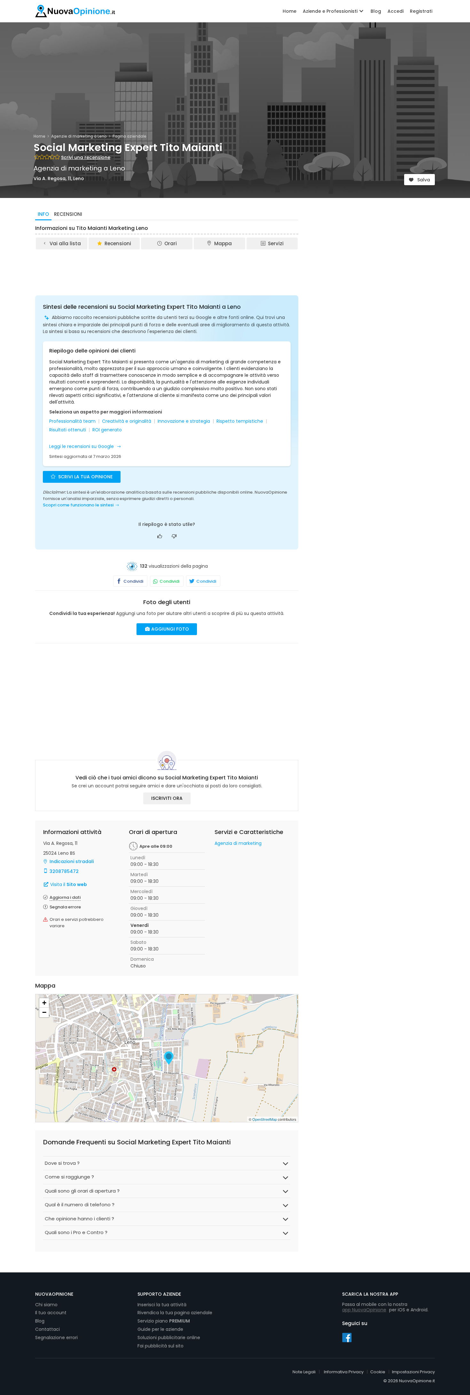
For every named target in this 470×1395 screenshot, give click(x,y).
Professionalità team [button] (72, 421)
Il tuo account (51, 1312)
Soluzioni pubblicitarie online (168, 1337)
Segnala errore (65, 907)
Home (289, 11)
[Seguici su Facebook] (347, 1337)
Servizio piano (163, 1321)
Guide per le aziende (160, 1329)
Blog (376, 11)
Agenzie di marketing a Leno (79, 136)
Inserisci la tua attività (161, 1305)
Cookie (377, 1372)
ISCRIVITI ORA (167, 798)
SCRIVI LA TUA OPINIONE (85, 477)
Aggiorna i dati (65, 897)
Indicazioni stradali (72, 861)
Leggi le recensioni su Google (82, 446)
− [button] (44, 1012)
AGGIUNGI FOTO (169, 629)
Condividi (132, 581)
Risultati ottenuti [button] (67, 430)
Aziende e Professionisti (331, 11)
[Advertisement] (167, 268)
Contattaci (47, 1329)
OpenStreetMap (264, 1119)
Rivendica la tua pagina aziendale (174, 1312)
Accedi (395, 11)
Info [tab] (43, 214)
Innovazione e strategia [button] (184, 421)
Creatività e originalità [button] (126, 421)
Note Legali (304, 1372)
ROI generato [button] (107, 430)
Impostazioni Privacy (413, 1372)
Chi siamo (46, 1305)
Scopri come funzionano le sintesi (78, 505)
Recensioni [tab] (68, 214)
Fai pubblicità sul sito (160, 1346)
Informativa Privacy (344, 1372)
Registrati (421, 11)
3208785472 (64, 871)
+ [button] (44, 1003)
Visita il (68, 884)
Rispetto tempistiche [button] (239, 421)
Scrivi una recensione (85, 157)
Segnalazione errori (56, 1337)
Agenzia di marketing (238, 843)
